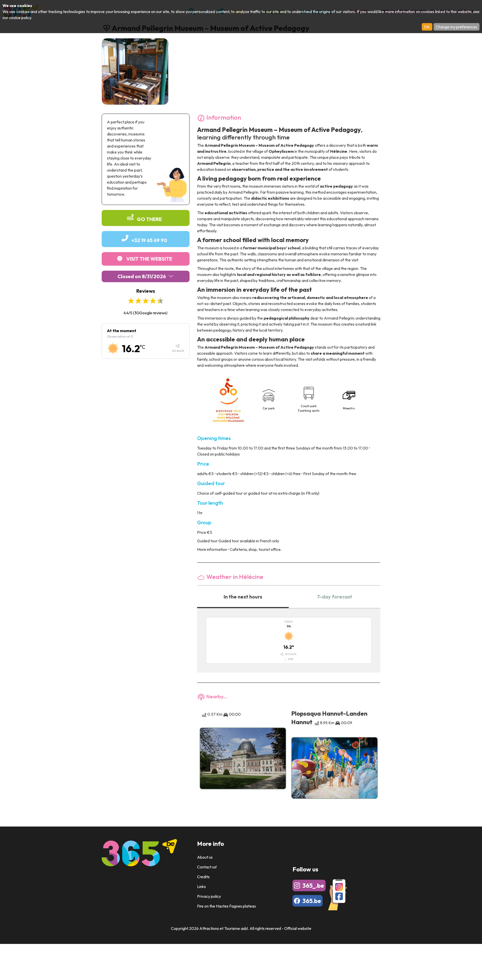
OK (427, 26)
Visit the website (149, 259)
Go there (149, 219)
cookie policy (20, 17)
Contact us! (207, 866)
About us (205, 857)
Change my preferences (456, 26)
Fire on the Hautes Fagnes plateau (226, 906)
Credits (203, 876)
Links (201, 886)
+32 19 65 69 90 (149, 240)
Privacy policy (209, 896)
